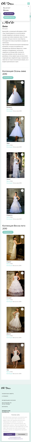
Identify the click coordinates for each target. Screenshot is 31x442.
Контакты (5, 406)
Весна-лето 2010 (17, 265)
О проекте (5, 396)
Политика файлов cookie (15, 437)
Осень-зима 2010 (17, 111)
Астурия (9, 298)
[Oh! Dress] (6, 388)
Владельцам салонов (9, 400)
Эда (8, 370)
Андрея (9, 262)
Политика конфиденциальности (15, 438)
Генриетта (9, 215)
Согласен (9, 434)
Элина (8, 179)
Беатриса (9, 107)
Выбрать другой (9, 17)
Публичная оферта (8, 393)
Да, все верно (9, 13)
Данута (9, 334)
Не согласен (21, 434)
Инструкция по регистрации (6, 403)
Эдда (8, 143)
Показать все (8, 77)
